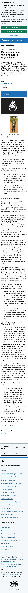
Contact (20, 559)
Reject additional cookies (14, 31)
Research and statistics (8, 537)
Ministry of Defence (6, 83)
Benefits (3, 471)
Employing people (7, 499)
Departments (5, 528)
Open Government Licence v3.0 (11, 574)
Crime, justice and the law (9, 486)
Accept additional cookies (14, 27)
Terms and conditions (8, 562)
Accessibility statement (8, 559)
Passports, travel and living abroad (12, 511)
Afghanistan (6, 94)
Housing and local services (9, 505)
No (25, 447)
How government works (8, 546)
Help (2, 557)
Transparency (5, 543)
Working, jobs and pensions (9, 517)
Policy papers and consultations (11, 540)
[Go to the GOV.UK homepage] (7, 40)
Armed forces (10, 45)
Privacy (8, 557)
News (3, 531)
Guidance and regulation (9, 534)
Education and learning (8, 496)
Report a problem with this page (14, 454)
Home (2, 45)
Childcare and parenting (9, 480)
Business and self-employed (10, 477)
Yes (18, 447)
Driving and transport (8, 492)
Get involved (5, 549)
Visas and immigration (8, 514)
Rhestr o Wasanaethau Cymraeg (11, 564)
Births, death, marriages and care (11, 474)
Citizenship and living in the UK (11, 483)
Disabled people (6, 489)
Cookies (14, 557)
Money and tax (5, 508)
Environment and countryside (10, 502)
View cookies (14, 35)
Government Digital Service (9, 566)
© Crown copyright (14, 589)
